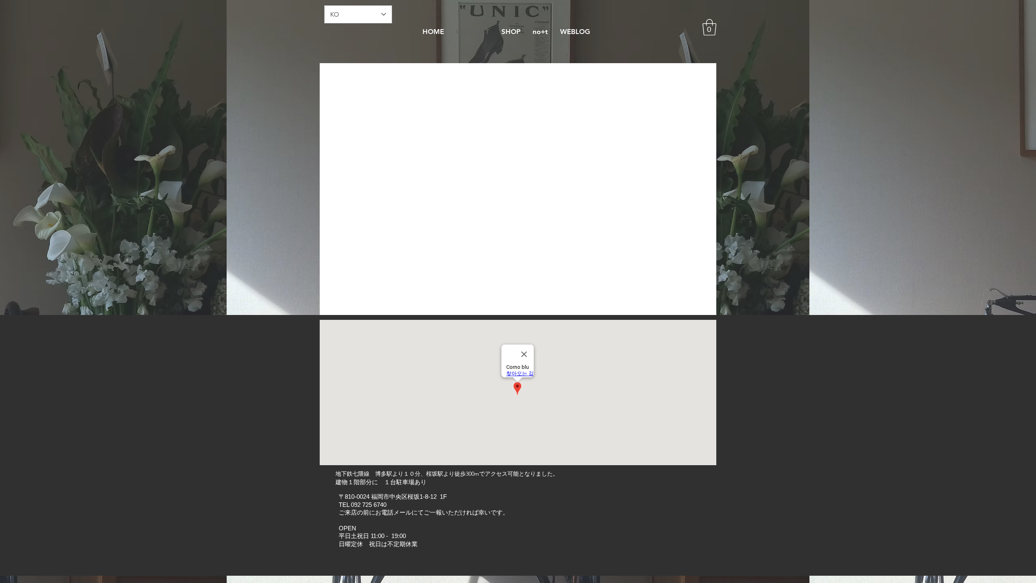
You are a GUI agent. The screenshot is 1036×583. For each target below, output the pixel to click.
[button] (709, 27)
